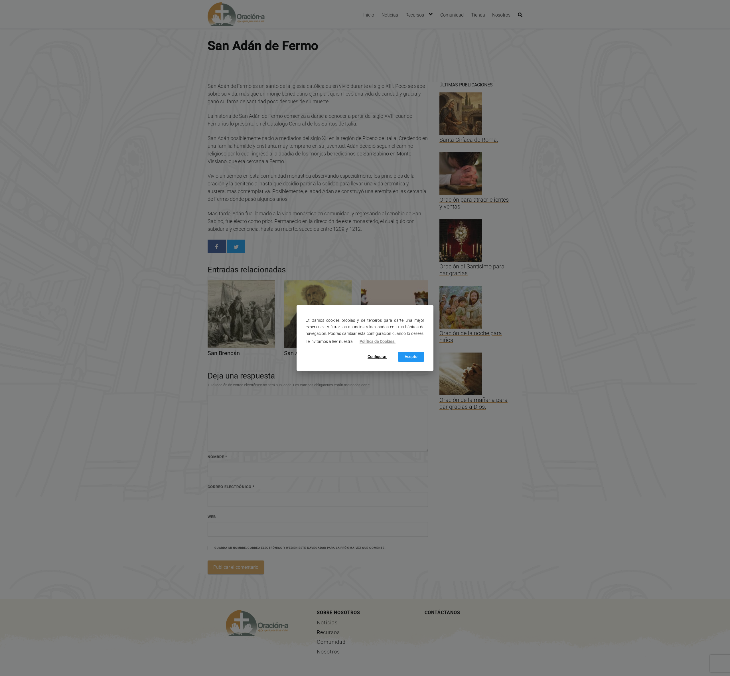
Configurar (377, 357)
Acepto (411, 357)
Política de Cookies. (378, 341)
